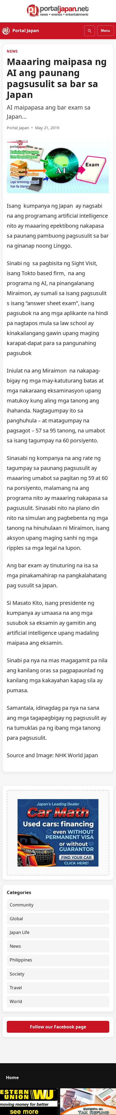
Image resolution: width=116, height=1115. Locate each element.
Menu (105, 31)
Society (17, 974)
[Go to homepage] (58, 10)
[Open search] (89, 30)
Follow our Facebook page (58, 1027)
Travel (16, 988)
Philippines (21, 960)
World (16, 1001)
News (12, 51)
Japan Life (19, 932)
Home (12, 1077)
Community (21, 905)
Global (16, 919)
